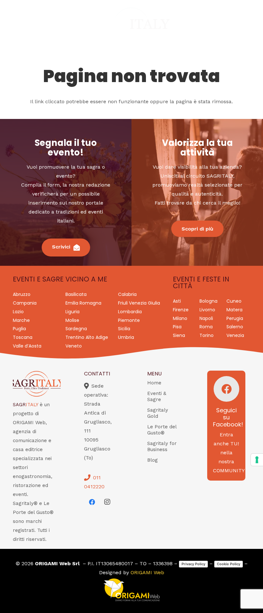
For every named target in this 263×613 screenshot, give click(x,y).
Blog (152, 460)
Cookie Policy (228, 564)
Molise (72, 320)
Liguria (72, 311)
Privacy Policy (193, 564)
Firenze (181, 309)
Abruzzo (21, 294)
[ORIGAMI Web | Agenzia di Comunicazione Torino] (131, 590)
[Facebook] (91, 502)
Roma (206, 326)
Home (154, 383)
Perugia (234, 318)
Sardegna (76, 328)
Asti (177, 301)
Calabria (127, 294)
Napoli (206, 318)
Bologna (208, 301)
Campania (25, 303)
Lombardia (130, 311)
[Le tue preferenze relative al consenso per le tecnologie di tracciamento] (257, 460)
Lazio (18, 311)
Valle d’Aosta (27, 346)
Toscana (22, 337)
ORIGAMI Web (147, 572)
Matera (234, 309)
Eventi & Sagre (156, 396)
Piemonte (129, 320)
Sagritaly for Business (162, 446)
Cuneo (234, 301)
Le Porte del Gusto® (161, 430)
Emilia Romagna (83, 303)
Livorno (207, 309)
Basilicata (76, 294)
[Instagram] (107, 502)
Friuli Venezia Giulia (139, 303)
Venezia (235, 335)
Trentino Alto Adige (86, 337)
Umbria (126, 337)
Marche (21, 320)
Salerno (234, 326)
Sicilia (124, 328)
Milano (180, 318)
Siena (179, 335)
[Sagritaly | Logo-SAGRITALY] (131, 25)
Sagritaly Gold (157, 413)
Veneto (73, 346)
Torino (206, 335)
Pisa (177, 326)
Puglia (19, 328)
